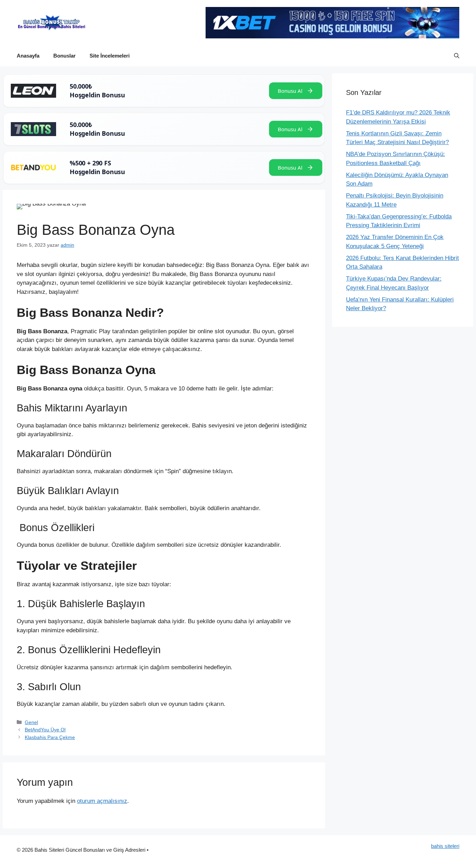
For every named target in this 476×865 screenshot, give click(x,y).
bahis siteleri (445, 846)
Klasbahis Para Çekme (50, 737)
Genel (31, 722)
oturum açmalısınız (102, 801)
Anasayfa (28, 56)
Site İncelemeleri (110, 56)
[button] (456, 55)
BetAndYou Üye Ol (45, 729)
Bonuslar (64, 56)
